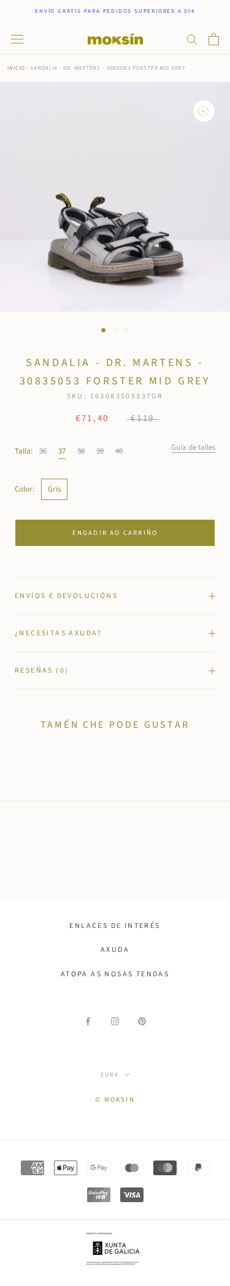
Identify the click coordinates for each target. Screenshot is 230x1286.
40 (119, 451)
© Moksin (115, 1099)
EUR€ (110, 1075)
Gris (54, 489)
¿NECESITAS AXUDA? (58, 633)
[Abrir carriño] (214, 39)
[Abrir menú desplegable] (17, 39)
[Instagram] (115, 1021)
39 (100, 451)
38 (81, 451)
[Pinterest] (142, 1021)
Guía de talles (193, 447)
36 (43, 451)
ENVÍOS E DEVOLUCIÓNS (66, 596)
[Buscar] (191, 39)
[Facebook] (88, 1021)
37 (62, 451)
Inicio (16, 68)
